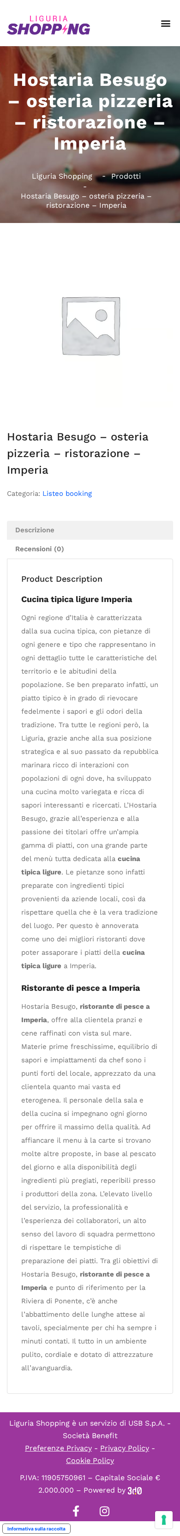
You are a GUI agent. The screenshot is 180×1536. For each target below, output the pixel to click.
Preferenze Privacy (58, 1448)
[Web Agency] (135, 1490)
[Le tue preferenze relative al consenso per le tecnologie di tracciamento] (164, 1520)
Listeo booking (67, 493)
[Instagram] (104, 1511)
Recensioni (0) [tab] (39, 549)
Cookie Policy (90, 1460)
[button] (165, 23)
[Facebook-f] (75, 1511)
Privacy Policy (124, 1448)
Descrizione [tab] (34, 530)
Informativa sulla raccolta (36, 1528)
